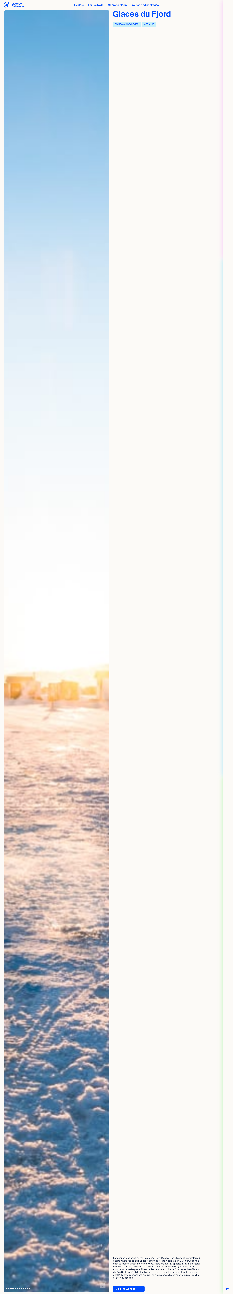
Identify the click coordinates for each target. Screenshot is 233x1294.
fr (227, 1289)
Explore (79, 5)
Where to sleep (117, 5)
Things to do (96, 5)
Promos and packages (145, 5)
